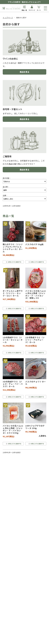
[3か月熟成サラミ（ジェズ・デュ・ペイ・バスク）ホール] (13, 368)
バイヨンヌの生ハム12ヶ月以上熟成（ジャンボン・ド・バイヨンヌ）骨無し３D (35, 294)
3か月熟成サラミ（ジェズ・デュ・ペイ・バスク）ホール (13, 384)
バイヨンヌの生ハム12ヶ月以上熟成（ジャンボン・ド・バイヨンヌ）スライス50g (13, 429)
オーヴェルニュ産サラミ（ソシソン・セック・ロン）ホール (13, 293)
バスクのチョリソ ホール (35, 382)
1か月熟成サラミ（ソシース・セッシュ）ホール (13, 340)
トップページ (8, 17)
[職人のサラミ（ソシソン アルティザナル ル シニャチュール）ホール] (13, 231)
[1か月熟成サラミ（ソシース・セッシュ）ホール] (13, 324)
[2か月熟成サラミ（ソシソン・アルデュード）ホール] (35, 324)
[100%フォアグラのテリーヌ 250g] (35, 413)
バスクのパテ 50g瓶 (35, 244)
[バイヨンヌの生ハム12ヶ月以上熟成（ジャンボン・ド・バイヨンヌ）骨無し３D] (35, 278)
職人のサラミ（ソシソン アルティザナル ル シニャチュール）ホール (13, 248)
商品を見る (24, 72)
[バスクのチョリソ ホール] (35, 368)
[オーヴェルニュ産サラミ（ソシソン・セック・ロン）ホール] (13, 278)
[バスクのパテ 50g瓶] (35, 231)
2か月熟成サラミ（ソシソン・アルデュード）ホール (35, 340)
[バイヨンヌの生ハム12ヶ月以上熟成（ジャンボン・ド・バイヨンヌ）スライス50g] (13, 413)
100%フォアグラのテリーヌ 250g (35, 426)
